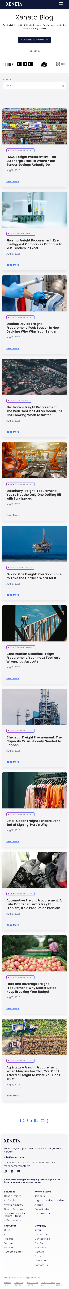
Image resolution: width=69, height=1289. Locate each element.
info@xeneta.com (14, 1157)
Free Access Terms (32, 1283)
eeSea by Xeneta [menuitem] (14, 1220)
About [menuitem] (38, 1230)
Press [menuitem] (37, 1256)
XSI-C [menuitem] (7, 1230)
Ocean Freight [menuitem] (12, 1196)
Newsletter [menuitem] (40, 1260)
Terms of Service (18, 1283)
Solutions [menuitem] (9, 1191)
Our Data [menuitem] (39, 1243)
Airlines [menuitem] (38, 1204)
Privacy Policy (7, 1283)
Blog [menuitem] (6, 1234)
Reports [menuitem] (8, 1238)
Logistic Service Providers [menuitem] (49, 1200)
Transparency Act (48, 1283)
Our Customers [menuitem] (43, 1213)
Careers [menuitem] (39, 1252)
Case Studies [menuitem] (42, 1209)
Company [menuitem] (40, 1225)
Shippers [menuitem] (39, 1196)
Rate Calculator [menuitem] (13, 1252)
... (38, 1120)
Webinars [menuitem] (9, 1247)
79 (43, 1120)
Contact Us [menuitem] (41, 1265)
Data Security (59, 1283)
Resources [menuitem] (10, 1225)
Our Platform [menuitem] (42, 1234)
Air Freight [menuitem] (10, 1200)
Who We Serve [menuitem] (42, 1191)
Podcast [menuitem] (9, 1243)
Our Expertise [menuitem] (42, 1238)
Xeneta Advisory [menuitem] (13, 1204)
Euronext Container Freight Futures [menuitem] (15, 1214)
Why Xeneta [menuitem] (41, 1247)
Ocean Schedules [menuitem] (14, 1209)
